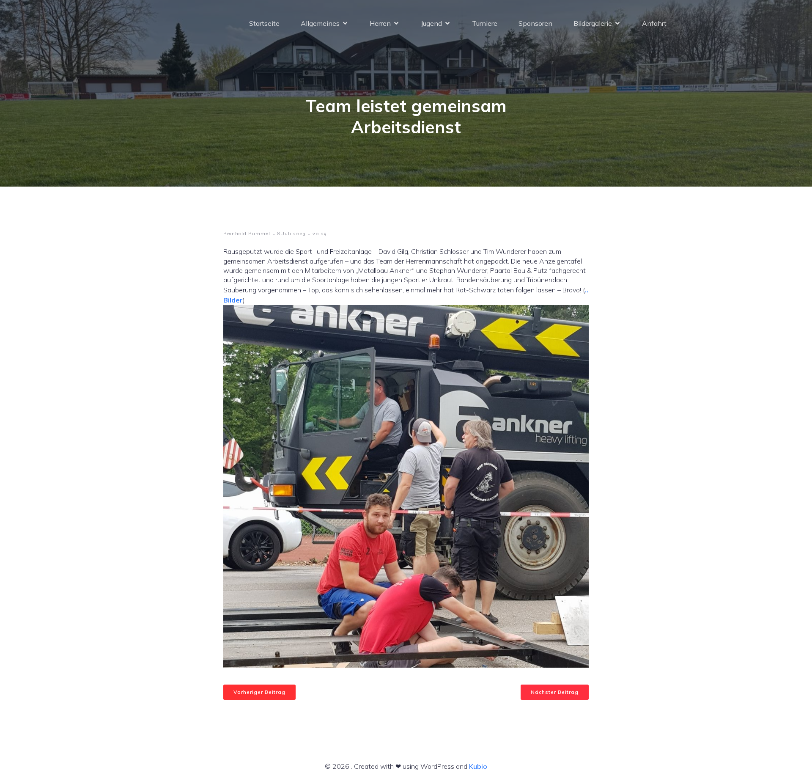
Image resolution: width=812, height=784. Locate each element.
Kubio (478, 766)
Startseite (264, 23)
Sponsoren (535, 23)
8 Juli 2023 (291, 234)
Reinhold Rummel (246, 234)
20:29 (319, 234)
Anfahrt (654, 23)
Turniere (484, 23)
